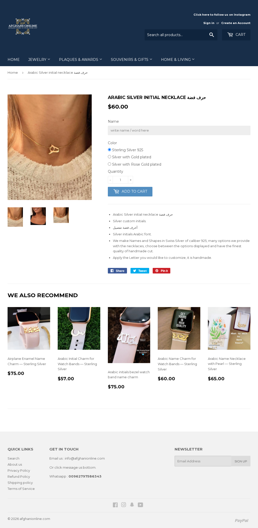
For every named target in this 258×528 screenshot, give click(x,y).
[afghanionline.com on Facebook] (115, 506)
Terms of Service (21, 489)
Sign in (208, 23)
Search (13, 458)
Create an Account (235, 23)
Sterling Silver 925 (127, 150)
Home (14, 59)
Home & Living (176, 59)
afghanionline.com (35, 519)
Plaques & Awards (79, 59)
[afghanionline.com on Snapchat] (132, 506)
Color (112, 143)
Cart (240, 34)
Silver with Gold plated (131, 157)
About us (15, 464)
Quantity (115, 171)
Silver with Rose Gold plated (136, 164)
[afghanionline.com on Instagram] (123, 506)
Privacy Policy (19, 470)
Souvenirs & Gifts (130, 59)
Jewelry (37, 59)
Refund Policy (19, 476)
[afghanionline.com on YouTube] (140, 506)
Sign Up (241, 461)
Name (113, 121)
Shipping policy (20, 483)
